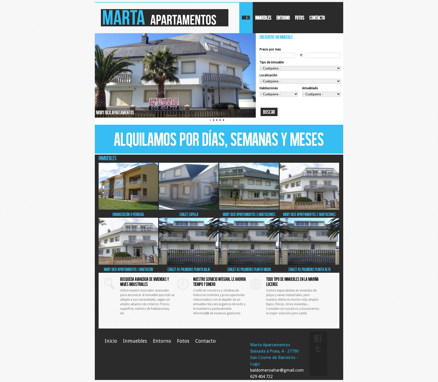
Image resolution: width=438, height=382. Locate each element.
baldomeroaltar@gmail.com (277, 370)
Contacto (317, 18)
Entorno (283, 18)
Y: (301, 55)
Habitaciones (269, 88)
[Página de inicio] (164, 25)
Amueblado (310, 88)
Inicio (246, 18)
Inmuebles (263, 18)
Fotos (299, 18)
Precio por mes (270, 49)
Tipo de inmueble (272, 62)
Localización (268, 75)
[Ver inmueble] (128, 208)
